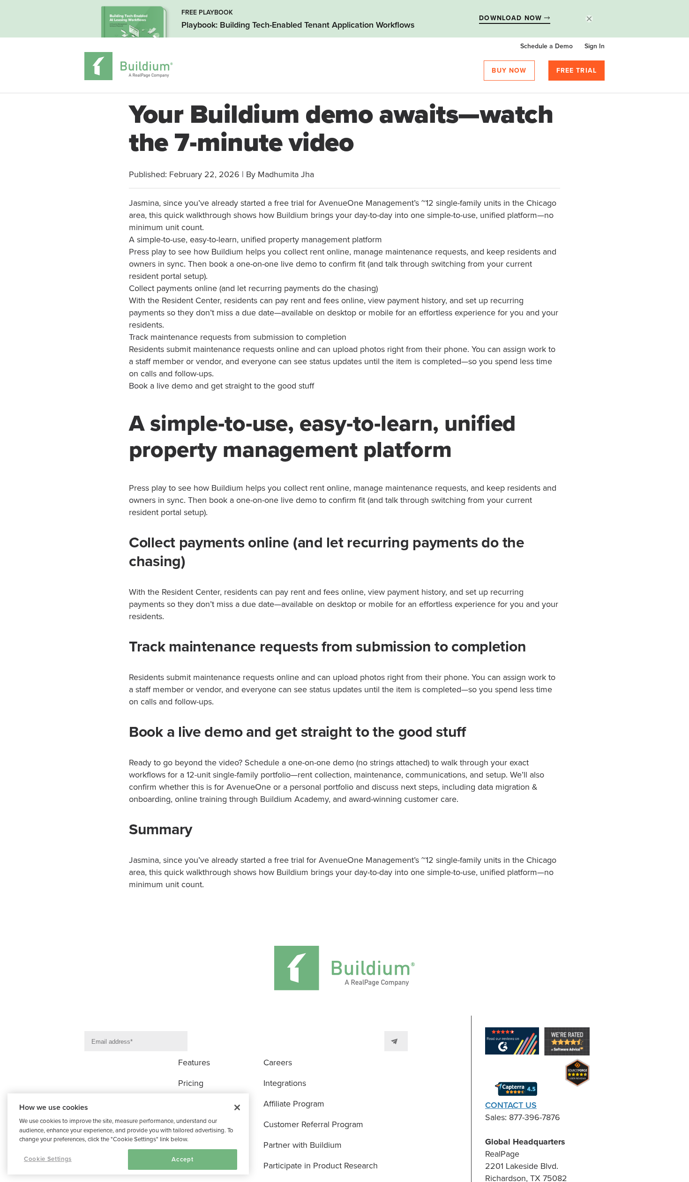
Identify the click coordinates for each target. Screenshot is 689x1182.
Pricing (190, 1083)
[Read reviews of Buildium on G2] (512, 1042)
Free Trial (576, 71)
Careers (277, 1062)
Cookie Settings (48, 1159)
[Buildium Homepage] (128, 67)
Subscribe (396, 1041)
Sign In (594, 46)
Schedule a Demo (546, 46)
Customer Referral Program (313, 1124)
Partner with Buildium (302, 1145)
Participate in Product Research (320, 1165)
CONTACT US (511, 1105)
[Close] (237, 1107)
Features (194, 1062)
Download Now (511, 18)
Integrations (284, 1083)
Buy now (509, 71)
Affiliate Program (293, 1104)
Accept (182, 1159)
